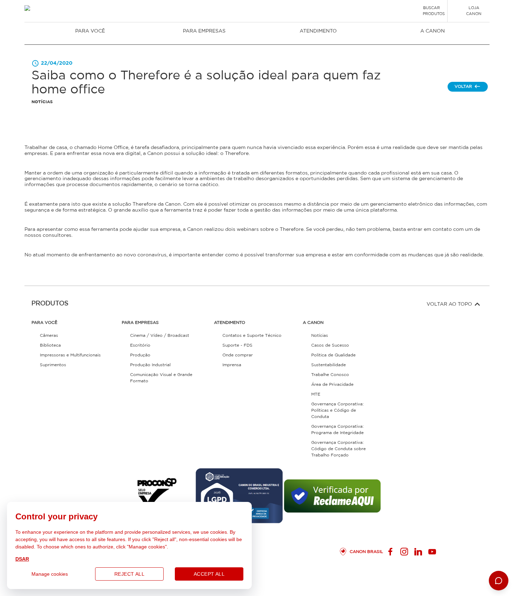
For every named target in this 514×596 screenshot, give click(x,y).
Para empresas (204, 31)
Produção (140, 355)
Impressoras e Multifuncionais (70, 355)
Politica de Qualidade (333, 355)
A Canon (432, 31)
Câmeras (49, 336)
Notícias (319, 336)
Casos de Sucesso (330, 345)
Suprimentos (53, 365)
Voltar (463, 86)
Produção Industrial (150, 365)
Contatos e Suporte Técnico (251, 336)
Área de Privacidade (332, 384)
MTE (315, 394)
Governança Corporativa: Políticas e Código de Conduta (337, 410)
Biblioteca (50, 345)
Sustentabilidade (328, 365)
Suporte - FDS (237, 345)
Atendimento (318, 31)
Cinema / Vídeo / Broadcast (159, 336)
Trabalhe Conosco (330, 375)
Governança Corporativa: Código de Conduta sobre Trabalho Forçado (338, 449)
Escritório (140, 345)
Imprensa (231, 365)
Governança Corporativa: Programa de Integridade (337, 430)
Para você (90, 31)
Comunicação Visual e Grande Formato (161, 378)
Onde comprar (237, 355)
